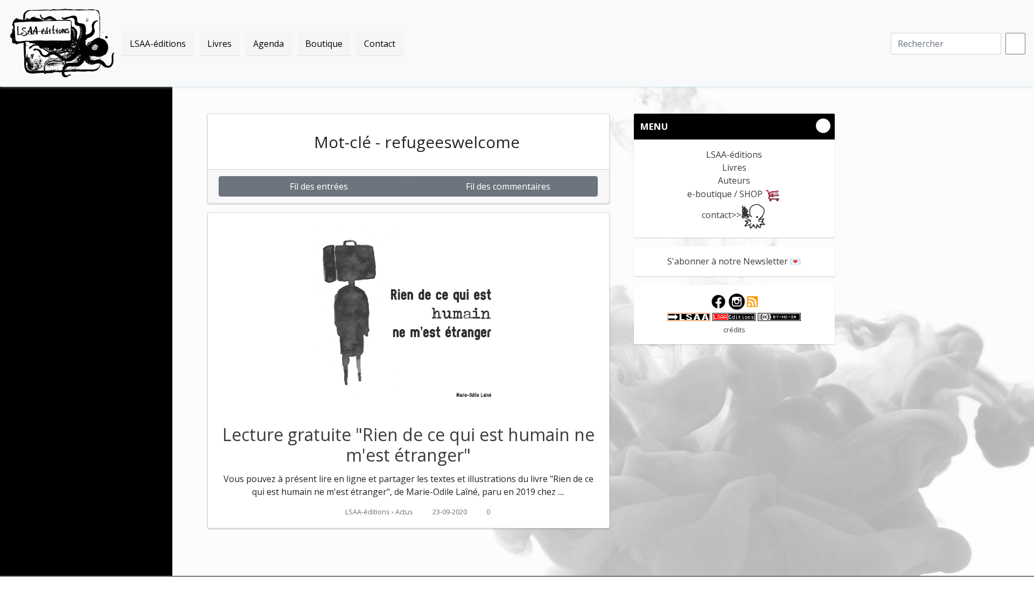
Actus (404, 512)
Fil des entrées (318, 186)
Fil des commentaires (507, 186)
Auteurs (734, 180)
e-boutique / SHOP (726, 194)
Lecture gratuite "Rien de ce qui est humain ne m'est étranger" (408, 444)
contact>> (721, 215)
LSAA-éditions (62, 43)
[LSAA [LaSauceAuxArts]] (688, 316)
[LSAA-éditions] (734, 316)
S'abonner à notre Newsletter (727, 261)
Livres (734, 167)
